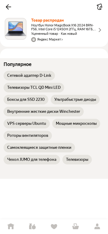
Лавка (32, 226)
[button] (8, 6)
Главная (11, 226)
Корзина (75, 226)
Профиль (97, 226)
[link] (29, 75)
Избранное (54, 226)
